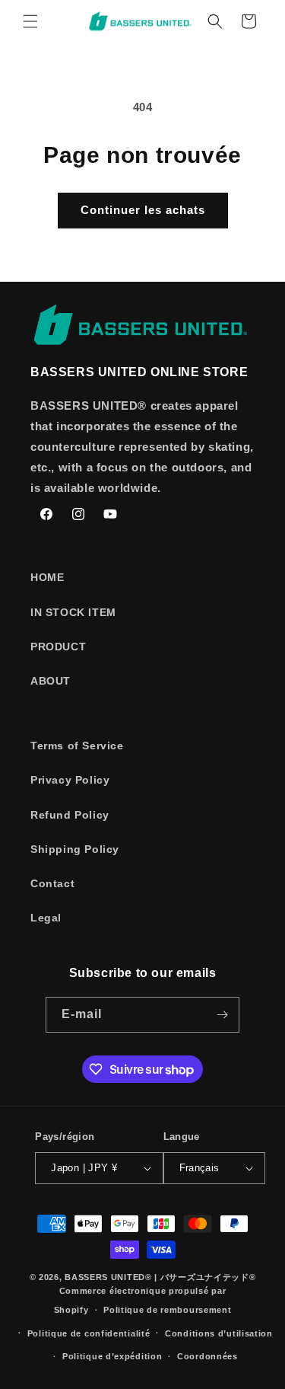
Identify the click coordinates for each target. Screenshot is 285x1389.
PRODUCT (58, 646)
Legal (46, 918)
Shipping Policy (74, 849)
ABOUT (50, 681)
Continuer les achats (143, 209)
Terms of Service (77, 745)
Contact (52, 883)
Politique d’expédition (112, 1356)
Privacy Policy (69, 780)
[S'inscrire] (222, 1015)
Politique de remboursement (167, 1309)
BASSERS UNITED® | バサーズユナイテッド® (160, 1277)
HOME (47, 577)
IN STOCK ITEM (73, 612)
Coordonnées (207, 1356)
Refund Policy (69, 815)
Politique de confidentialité (88, 1333)
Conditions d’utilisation (219, 1333)
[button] (30, 21)
